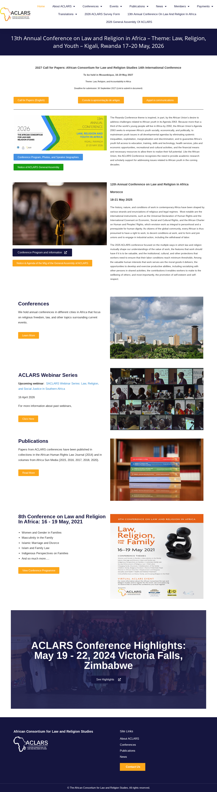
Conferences (91, 6)
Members (180, 6)
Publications (137, 6)
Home (41, 6)
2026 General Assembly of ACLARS (129, 22)
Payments (203, 6)
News (159, 6)
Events (114, 6)
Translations (66, 14)
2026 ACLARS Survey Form (102, 14)
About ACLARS (62, 6)
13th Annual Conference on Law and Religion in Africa (161, 14)
